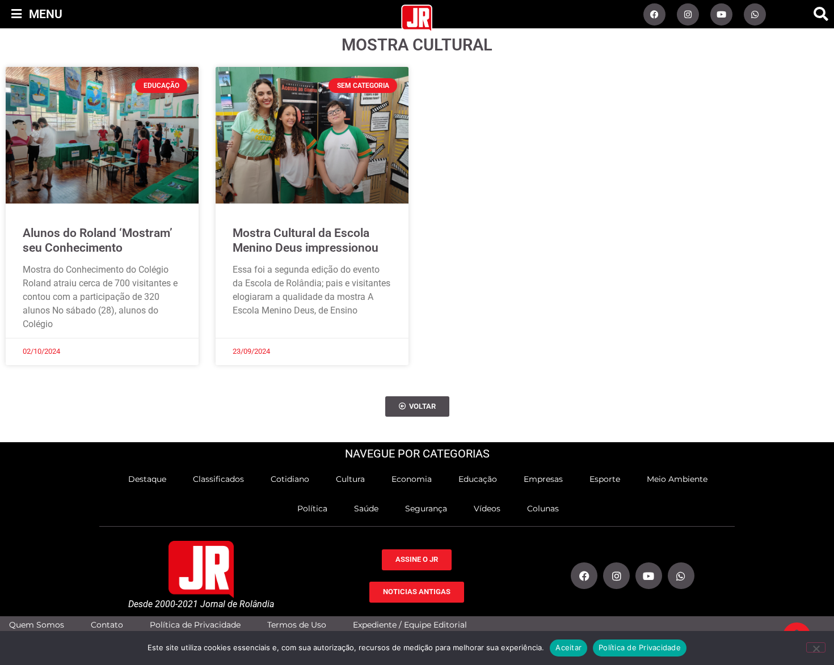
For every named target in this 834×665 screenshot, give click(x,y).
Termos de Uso (296, 625)
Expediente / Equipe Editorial (410, 625)
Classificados (218, 479)
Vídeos (487, 508)
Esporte (604, 479)
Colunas (543, 508)
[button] (821, 14)
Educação (477, 479)
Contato (107, 625)
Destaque (147, 479)
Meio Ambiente (677, 479)
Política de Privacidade (195, 625)
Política (312, 508)
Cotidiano (290, 479)
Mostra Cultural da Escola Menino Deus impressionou (305, 240)
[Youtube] (721, 14)
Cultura (350, 479)
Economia (411, 479)
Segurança (426, 508)
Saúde (366, 508)
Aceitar (568, 647)
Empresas (543, 479)
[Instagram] (688, 14)
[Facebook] (654, 14)
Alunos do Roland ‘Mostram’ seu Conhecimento (97, 240)
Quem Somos (36, 625)
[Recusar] (815, 647)
